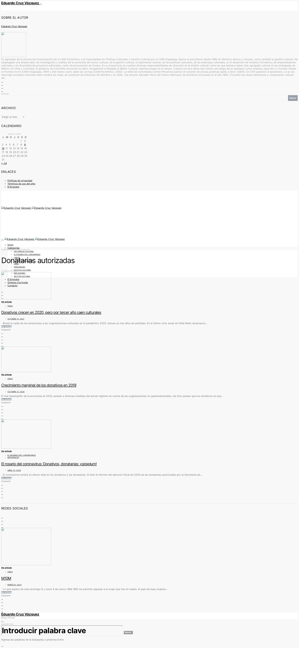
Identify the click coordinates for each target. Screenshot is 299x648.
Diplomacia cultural (24, 251)
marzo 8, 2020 (14, 585)
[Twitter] (2, 520)
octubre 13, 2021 (15, 319)
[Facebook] (2, 516)
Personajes (19, 267)
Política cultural (22, 270)
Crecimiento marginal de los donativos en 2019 (38, 385)
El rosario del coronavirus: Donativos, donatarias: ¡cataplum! (49, 464)
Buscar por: (7, 624)
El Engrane (13, 186)
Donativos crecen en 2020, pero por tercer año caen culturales (51, 312)
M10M (6, 578)
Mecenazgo (13, 457)
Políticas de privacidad (19, 180)
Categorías (13, 247)
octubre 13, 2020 (16, 392)
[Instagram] (2, 523)
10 (3, 148)
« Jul (4, 163)
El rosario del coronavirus (27, 254)
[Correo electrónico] (2, 526)
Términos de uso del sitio (21, 183)
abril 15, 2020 (14, 470)
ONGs (10, 306)
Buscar (5, 94)
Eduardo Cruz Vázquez (20, 3)
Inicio (10, 244)
